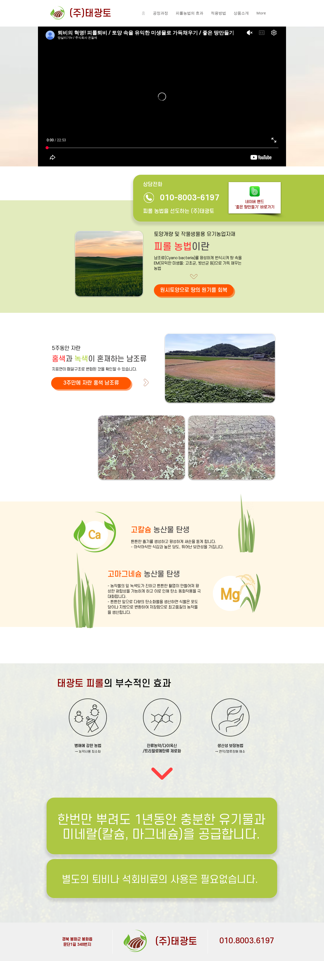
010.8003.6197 (246, 940)
